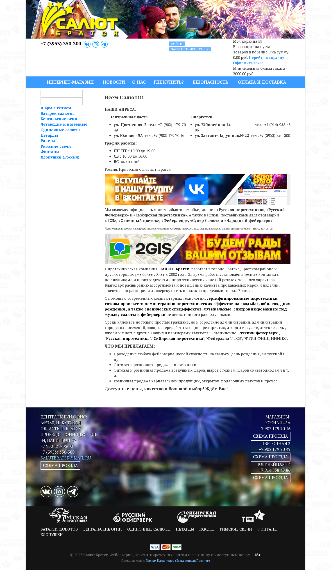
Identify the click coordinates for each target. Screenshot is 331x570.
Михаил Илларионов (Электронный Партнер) (178, 561)
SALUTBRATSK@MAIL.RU (66, 458)
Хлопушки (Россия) (60, 157)
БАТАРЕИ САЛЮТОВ (59, 529)
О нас (139, 82)
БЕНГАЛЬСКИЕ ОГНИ (102, 529)
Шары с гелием (56, 107)
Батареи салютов (58, 113)
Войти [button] (176, 43)
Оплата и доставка (262, 82)
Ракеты (48, 140)
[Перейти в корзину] (260, 41)
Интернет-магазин (70, 82)
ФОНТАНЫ (267, 529)
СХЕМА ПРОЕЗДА (60, 465)
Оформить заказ (248, 62)
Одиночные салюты (61, 129)
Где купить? (169, 82)
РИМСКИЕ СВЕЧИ (236, 529)
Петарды (49, 135)
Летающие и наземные (64, 124)
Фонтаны (50, 151)
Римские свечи (56, 146)
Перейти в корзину (266, 57)
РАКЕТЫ (206, 529)
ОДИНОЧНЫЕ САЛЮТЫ (148, 529)
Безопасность (210, 82)
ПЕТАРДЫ (185, 529)
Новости (114, 82)
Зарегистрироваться (190, 49)
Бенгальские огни (59, 118)
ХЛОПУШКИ (52, 534)
